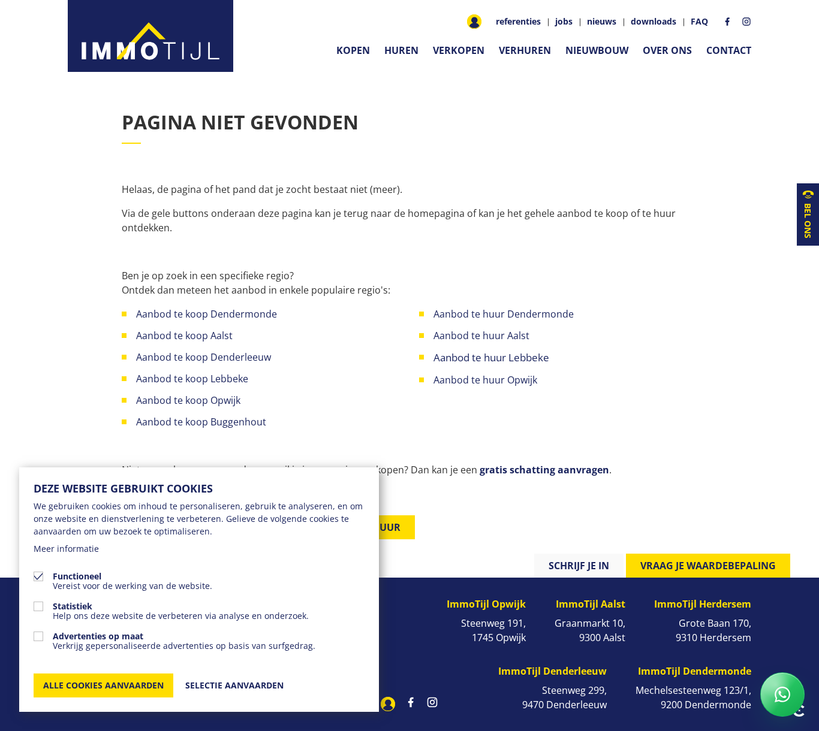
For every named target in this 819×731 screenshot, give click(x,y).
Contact (728, 50)
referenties (518, 21)
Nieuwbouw (596, 50)
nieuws (601, 21)
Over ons (667, 50)
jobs (564, 21)
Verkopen (458, 50)
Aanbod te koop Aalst (184, 335)
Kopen (353, 50)
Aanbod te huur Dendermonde (503, 314)
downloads (653, 21)
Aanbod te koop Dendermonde (207, 314)
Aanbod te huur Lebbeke (491, 357)
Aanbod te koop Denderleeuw (203, 357)
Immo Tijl (150, 36)
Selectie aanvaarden (234, 685)
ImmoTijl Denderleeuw (552, 671)
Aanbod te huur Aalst (481, 335)
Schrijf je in (579, 565)
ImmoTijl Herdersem (702, 604)
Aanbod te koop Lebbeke (192, 378)
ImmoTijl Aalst (590, 604)
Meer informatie (66, 548)
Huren (401, 50)
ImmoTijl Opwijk (486, 604)
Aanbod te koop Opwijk (188, 400)
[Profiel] (474, 21)
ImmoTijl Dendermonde (694, 671)
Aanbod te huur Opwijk (486, 379)
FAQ (699, 21)
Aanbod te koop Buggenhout (201, 421)
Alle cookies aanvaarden (103, 685)
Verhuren (525, 50)
